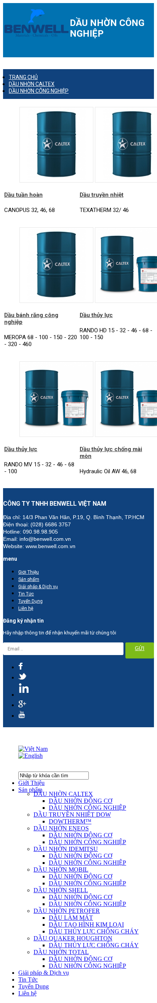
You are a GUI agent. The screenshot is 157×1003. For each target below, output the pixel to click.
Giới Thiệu (28, 572)
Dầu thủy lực (96, 315)
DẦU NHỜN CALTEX (31, 84)
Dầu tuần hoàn (23, 194)
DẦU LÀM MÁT (71, 917)
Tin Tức (26, 594)
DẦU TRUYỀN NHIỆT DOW (72, 814)
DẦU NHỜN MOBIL (61, 869)
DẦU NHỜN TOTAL (61, 952)
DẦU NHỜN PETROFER (67, 911)
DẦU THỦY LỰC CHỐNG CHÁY (94, 931)
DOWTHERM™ (70, 821)
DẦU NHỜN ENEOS (61, 828)
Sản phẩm (28, 579)
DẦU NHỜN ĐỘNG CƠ (80, 801)
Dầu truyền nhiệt (101, 194)
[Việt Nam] (33, 749)
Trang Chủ (23, 77)
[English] (30, 755)
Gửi (139, 648)
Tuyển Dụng (30, 601)
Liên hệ (25, 608)
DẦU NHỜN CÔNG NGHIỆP (39, 91)
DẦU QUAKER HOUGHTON (73, 938)
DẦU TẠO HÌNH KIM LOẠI (86, 924)
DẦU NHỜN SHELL (61, 890)
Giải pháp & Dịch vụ (38, 586)
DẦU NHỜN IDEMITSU (66, 849)
